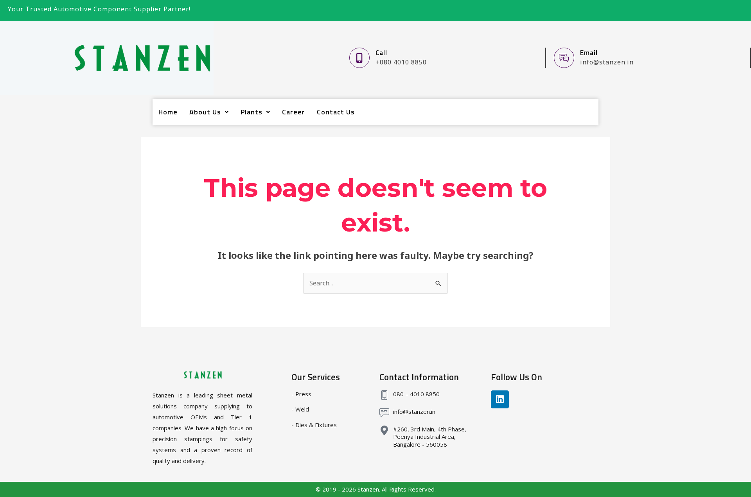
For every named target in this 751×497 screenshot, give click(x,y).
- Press (301, 394)
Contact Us (336, 112)
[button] (209, 112)
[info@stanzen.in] (384, 413)
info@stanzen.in (414, 411)
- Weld (300, 409)
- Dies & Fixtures (314, 425)
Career (293, 112)
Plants (251, 112)
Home (168, 112)
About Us (205, 112)
